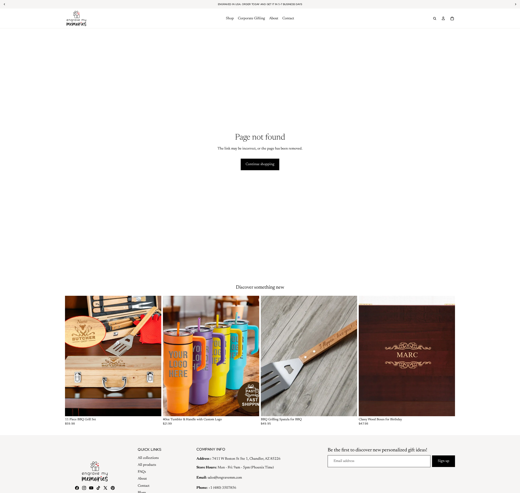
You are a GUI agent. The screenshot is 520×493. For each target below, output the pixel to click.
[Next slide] (155, 356)
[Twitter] (105, 487)
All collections (148, 458)
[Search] (434, 18)
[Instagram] (84, 487)
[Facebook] (77, 487)
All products (147, 465)
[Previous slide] (71, 356)
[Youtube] (91, 487)
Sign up (443, 461)
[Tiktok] (98, 487)
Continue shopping (260, 164)
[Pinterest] (112, 487)
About (142, 479)
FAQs (142, 472)
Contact (144, 486)
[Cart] (452, 18)
